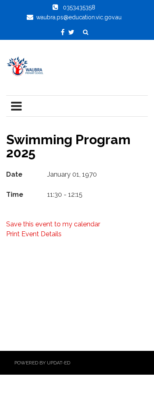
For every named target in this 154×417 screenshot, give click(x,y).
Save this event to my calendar (53, 224)
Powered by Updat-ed (42, 363)
